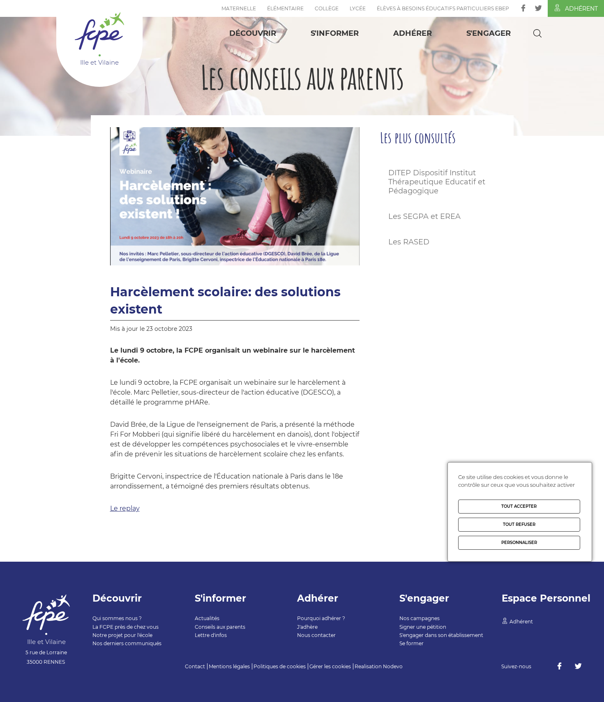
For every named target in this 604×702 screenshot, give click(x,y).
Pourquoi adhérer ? (321, 618)
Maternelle (238, 8)
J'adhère (307, 627)
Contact (195, 666)
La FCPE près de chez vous (125, 627)
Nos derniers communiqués (126, 643)
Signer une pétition (422, 627)
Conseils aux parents (220, 627)
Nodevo (393, 666)
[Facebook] (523, 8)
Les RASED (408, 241)
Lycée (358, 8)
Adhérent (581, 8)
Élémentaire (285, 8)
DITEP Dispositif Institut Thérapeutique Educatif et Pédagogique (436, 181)
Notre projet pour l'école (122, 635)
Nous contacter (316, 635)
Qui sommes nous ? (117, 618)
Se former (411, 643)
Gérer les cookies (330, 666)
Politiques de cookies (280, 666)
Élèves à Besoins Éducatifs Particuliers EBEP (443, 8)
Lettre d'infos (211, 635)
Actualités (207, 618)
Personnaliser (519, 542)
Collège (327, 8)
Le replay (125, 508)
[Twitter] (538, 8)
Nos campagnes (419, 618)
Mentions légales (229, 666)
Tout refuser (519, 524)
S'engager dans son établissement (441, 635)
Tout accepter (519, 506)
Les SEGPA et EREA (424, 216)
